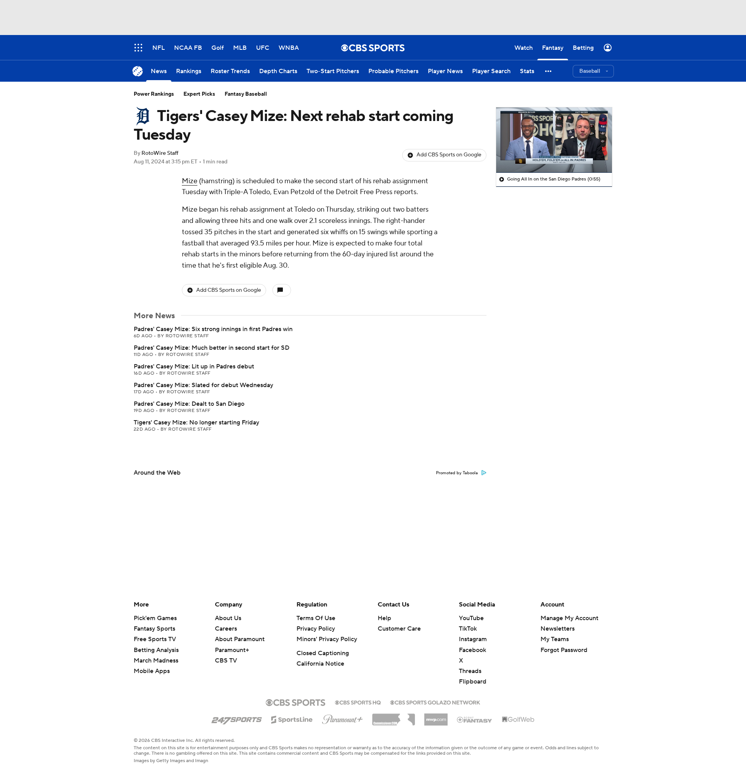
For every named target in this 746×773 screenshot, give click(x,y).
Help (384, 618)
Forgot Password (563, 650)
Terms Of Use (315, 618)
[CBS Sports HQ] (358, 702)
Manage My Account (569, 618)
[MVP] (436, 716)
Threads (470, 671)
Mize (189, 181)
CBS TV (226, 660)
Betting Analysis (156, 650)
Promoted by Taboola (457, 473)
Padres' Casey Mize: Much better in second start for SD (211, 348)
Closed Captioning (322, 653)
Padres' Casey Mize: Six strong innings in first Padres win (213, 329)
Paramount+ (232, 650)
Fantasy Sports (154, 629)
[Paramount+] (342, 718)
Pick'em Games (155, 618)
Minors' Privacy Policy (326, 639)
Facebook (472, 650)
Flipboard (472, 681)
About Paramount (240, 639)
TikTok (468, 629)
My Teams (554, 639)
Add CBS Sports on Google (449, 154)
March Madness (156, 660)
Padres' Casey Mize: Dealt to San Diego (189, 404)
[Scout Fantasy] (475, 719)
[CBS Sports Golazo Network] (435, 702)
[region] (554, 140)
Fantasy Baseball (246, 94)
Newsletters (557, 629)
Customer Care (399, 629)
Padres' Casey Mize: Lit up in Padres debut (194, 366)
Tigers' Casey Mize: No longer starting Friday (196, 422)
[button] (548, 71)
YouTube (471, 618)
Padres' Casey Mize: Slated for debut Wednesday (203, 385)
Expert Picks (199, 94)
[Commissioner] (393, 716)
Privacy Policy (315, 629)
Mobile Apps (152, 671)
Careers (226, 629)
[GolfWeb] (518, 720)
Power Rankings (154, 94)
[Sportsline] (292, 718)
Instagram (473, 639)
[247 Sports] (236, 718)
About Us (228, 618)
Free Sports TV (155, 639)
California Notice (320, 664)
